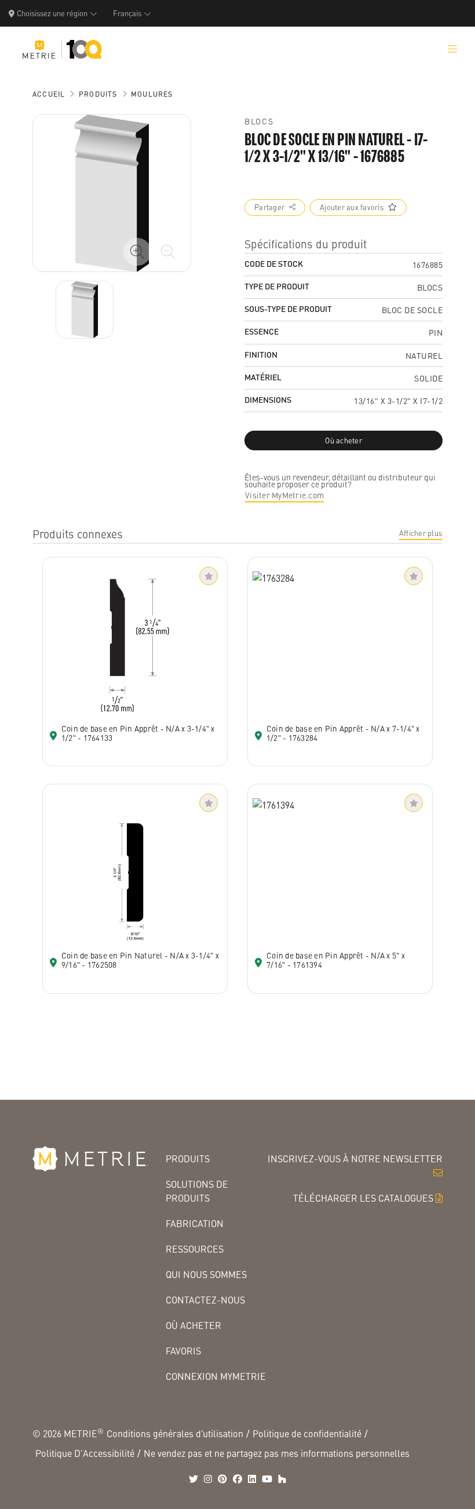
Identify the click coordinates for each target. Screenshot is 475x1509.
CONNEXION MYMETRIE (216, 1376)
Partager (269, 207)
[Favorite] (208, 576)
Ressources (195, 1249)
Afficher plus (420, 533)
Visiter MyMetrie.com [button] (284, 495)
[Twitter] (193, 1479)
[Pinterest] (222, 1479)
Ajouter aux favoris (351, 207)
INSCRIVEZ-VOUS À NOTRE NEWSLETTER (355, 1158)
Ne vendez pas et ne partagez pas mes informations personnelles (277, 1453)
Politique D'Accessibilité (84, 1453)
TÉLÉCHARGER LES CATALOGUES (363, 1198)
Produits (98, 94)
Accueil (48, 94)
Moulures (152, 94)
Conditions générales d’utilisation (175, 1433)
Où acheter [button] (343, 440)
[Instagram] (208, 1479)
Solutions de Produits (197, 1191)
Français (127, 13)
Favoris (183, 1351)
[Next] (85, 310)
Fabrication (195, 1223)
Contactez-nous (205, 1300)
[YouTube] (267, 1479)
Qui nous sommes (206, 1274)
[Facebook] (237, 1479)
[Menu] (452, 49)
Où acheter (193, 1325)
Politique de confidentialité (307, 1433)
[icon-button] (137, 252)
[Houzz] (282, 1479)
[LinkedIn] (252, 1479)
